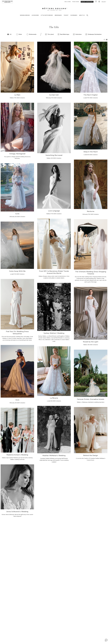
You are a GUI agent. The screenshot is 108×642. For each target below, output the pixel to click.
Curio (17, 214)
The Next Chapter (90, 95)
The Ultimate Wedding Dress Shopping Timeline (90, 273)
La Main (17, 95)
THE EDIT (66, 15)
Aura (17, 400)
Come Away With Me (17, 271)
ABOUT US (82, 15)
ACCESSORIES (35, 15)
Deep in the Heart (91, 152)
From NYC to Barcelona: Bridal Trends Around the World (54, 272)
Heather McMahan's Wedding (53, 455)
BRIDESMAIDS (58, 15)
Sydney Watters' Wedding (54, 333)
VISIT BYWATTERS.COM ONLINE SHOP (7, 2)
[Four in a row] (104, 39)
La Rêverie (54, 398)
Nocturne (90, 211)
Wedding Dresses (25, 15)
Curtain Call (54, 95)
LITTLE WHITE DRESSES (47, 15)
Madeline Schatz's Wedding (17, 455)
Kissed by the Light (90, 342)
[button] (106, 640)
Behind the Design (90, 455)
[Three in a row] (106, 39)
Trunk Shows (75, 1)
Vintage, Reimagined (17, 154)
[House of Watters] (54, 9)
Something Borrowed (54, 155)
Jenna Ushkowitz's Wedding (17, 511)
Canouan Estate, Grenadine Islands (90, 399)
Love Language (54, 211)
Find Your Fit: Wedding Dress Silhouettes (17, 332)
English (104, 1)
